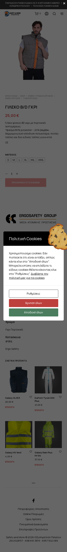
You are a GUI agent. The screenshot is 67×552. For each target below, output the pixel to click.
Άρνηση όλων (33, 303)
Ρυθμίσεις (33, 293)
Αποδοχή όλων (33, 312)
